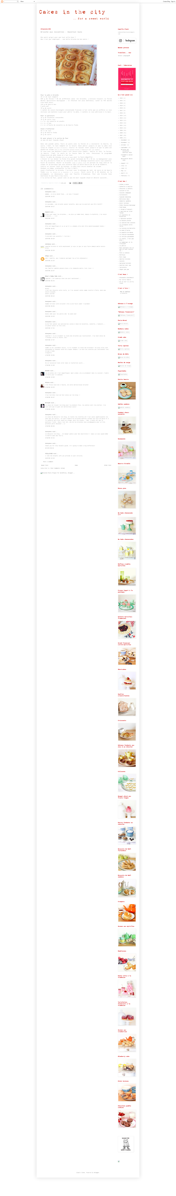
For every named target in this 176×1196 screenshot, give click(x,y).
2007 (121, 135)
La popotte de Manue (126, 232)
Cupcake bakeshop (125, 197)
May (122, 171)
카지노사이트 (49, 453)
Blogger (96, 1172)
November (124, 142)
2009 (121, 130)
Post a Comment (48, 462)
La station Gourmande (126, 234)
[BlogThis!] (76, 183)
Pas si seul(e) (125, 292)
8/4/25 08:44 (49, 448)
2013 (121, 120)
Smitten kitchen (124, 259)
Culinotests (123, 195)
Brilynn (47, 403)
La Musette (123, 293)
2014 (121, 118)
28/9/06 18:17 (49, 206)
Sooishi (121, 261)
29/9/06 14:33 (49, 316)
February (124, 175)
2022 (121, 98)
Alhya (47, 256)
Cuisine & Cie (124, 190)
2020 (121, 103)
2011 (121, 125)
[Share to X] (78, 183)
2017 (121, 110)
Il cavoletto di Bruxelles (124, 215)
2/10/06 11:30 (49, 365)
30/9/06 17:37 (49, 340)
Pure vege (122, 257)
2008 (121, 133)
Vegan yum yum (124, 269)
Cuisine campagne (125, 193)
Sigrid (47, 212)
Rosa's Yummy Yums (51, 276)
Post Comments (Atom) (58, 468)
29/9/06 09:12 (49, 296)
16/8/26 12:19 (49, 458)
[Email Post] (70, 183)
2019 (121, 105)
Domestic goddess (125, 201)
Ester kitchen (124, 203)
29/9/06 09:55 (49, 306)
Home (76, 465)
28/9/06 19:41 (49, 228)
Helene (47, 371)
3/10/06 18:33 (49, 387)
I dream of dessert (125, 209)
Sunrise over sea (125, 265)
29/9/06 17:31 (49, 328)
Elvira (47, 382)
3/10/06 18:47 (49, 397)
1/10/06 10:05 (49, 355)
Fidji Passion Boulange (127, 205)
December (124, 140)
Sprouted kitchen (125, 263)
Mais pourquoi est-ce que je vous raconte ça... (126, 249)
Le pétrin (122, 246)
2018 (121, 108)
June (123, 168)
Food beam (122, 207)
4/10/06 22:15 (49, 438)
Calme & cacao (124, 184)
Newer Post (44, 465)
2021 (121, 100)
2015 (121, 115)
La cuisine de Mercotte (127, 228)
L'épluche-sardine (125, 218)
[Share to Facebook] (80, 183)
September (124, 147)
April (123, 173)
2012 (121, 123)
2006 (121, 138)
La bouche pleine (125, 220)
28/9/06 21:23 (49, 260)
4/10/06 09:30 (49, 426)
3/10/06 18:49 (49, 409)
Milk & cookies (124, 253)
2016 (121, 113)
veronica (48, 244)
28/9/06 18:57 (49, 218)
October (124, 145)
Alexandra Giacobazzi (126, 277)
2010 (121, 128)
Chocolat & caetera (125, 188)
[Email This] (74, 183)
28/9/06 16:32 (49, 196)
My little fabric (125, 280)
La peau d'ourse (124, 230)
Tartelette (123, 267)
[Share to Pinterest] (81, 183)
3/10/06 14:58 (49, 377)
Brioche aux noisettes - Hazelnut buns (126, 151)
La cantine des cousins (127, 223)
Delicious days (124, 199)
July (123, 166)
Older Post (107, 465)
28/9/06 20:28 (49, 238)
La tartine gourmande (126, 236)
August (123, 163)
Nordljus (122, 255)
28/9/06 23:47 (49, 270)
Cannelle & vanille (125, 186)
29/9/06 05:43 (49, 281)
